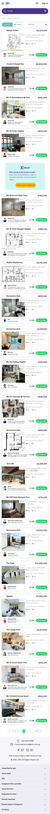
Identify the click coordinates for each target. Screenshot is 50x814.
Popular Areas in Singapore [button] (12, 804)
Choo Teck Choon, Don (15, 520)
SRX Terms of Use (33, 756)
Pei (9, 319)
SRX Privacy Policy (17, 756)
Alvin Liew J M (12, 685)
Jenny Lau (11, 120)
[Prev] (9, 731)
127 (36, 731)
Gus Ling (10, 385)
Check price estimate (26, 185)
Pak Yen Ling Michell (14, 653)
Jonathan (10, 252)
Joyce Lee (11, 553)
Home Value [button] (6, 773)
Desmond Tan (12, 586)
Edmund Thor (12, 285)
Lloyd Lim (11, 53)
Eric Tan (10, 352)
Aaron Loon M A (13, 719)
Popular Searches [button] (8, 799)
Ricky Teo (11, 419)
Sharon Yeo (11, 154)
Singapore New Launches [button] (11, 784)
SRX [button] (3, 778)
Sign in (45, 3)
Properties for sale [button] (9, 768)
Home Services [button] (7, 789)
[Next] (40, 731)
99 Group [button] (5, 809)
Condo (9, 18)
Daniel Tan (11, 218)
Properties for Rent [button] (9, 794)
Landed (16, 18)
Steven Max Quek (13, 453)
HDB (3, 18)
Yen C (9, 486)
